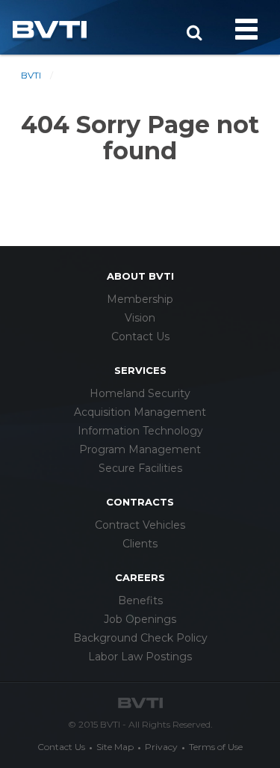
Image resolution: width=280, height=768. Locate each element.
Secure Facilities (140, 468)
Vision (140, 318)
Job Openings (140, 619)
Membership (140, 299)
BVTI (31, 75)
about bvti (140, 276)
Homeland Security (140, 393)
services (140, 370)
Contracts (140, 502)
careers (140, 577)
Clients (140, 543)
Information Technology (140, 430)
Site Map (115, 746)
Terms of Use (216, 746)
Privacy (161, 746)
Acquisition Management (140, 412)
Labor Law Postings (140, 656)
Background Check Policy (140, 638)
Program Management (140, 449)
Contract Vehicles (140, 525)
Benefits (140, 600)
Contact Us (140, 336)
